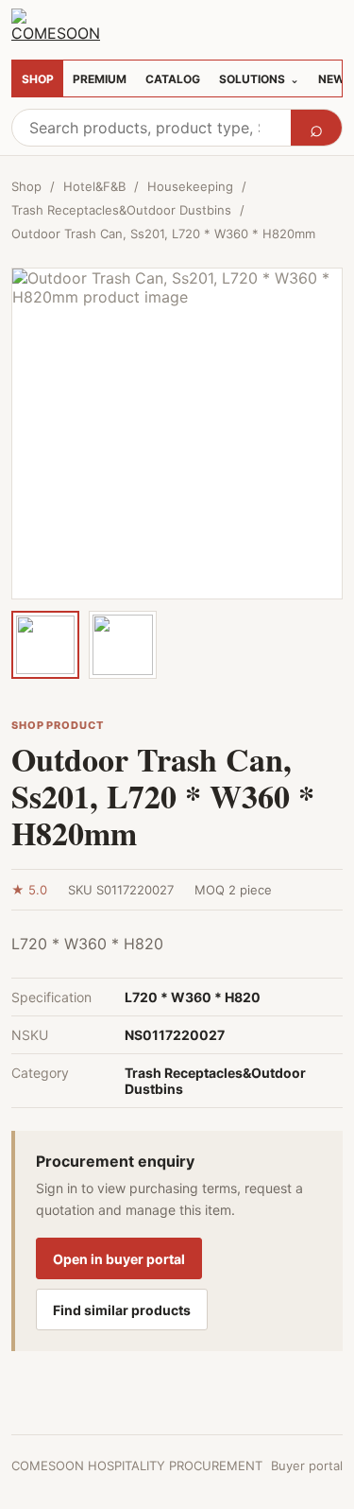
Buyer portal (307, 1465)
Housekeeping (190, 186)
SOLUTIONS (259, 79)
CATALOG (172, 79)
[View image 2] (123, 645)
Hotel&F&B (94, 186)
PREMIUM (99, 79)
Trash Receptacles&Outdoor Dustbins (121, 209)
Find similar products (122, 1310)
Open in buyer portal (119, 1259)
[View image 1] (45, 645)
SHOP (38, 79)
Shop (26, 186)
